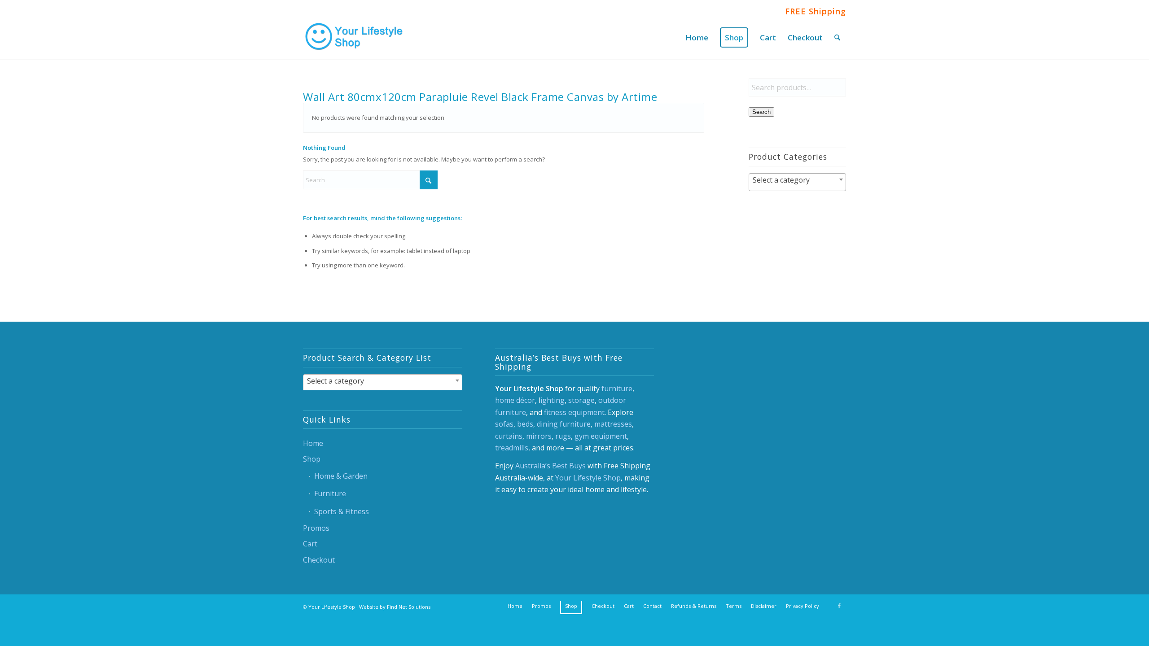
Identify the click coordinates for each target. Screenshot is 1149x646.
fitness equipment (574, 412)
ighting (552, 400)
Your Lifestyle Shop (588, 478)
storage (581, 400)
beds (525, 424)
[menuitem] (697, 37)
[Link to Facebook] (839, 605)
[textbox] (797, 180)
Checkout (319, 560)
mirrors (539, 436)
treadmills (511, 448)
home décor (515, 400)
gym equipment (600, 436)
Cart (310, 544)
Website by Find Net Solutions (394, 606)
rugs (563, 436)
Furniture (330, 493)
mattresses (613, 424)
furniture (616, 388)
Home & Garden (341, 476)
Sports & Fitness (341, 511)
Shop (311, 459)
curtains (508, 436)
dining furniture (564, 424)
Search (761, 112)
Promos (316, 528)
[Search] (837, 37)
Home (313, 443)
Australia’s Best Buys (550, 466)
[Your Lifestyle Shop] (354, 37)
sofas (504, 424)
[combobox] (797, 182)
